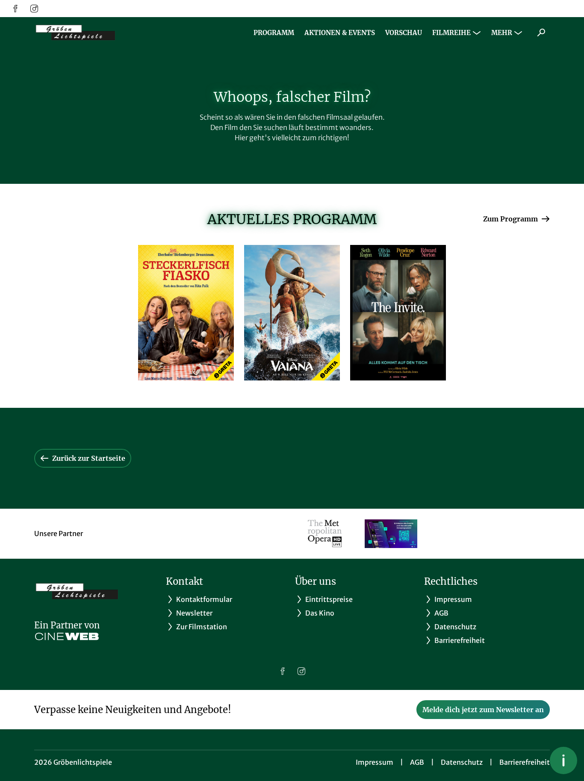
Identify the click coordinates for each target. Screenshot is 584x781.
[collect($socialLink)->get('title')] (15, 8)
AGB (417, 762)
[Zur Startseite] (94, 32)
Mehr (501, 33)
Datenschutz (462, 762)
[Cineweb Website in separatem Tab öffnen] (67, 636)
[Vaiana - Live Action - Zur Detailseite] (292, 312)
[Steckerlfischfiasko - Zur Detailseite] (186, 312)
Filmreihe (451, 33)
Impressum (374, 762)
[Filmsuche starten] (541, 32)
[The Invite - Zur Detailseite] (398, 312)
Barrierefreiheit (524, 762)
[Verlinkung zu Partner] (324, 533)
